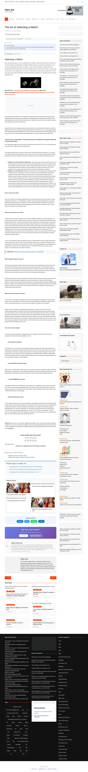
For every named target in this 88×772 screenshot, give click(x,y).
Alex (61, 52)
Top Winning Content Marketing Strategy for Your (17, 662)
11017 (59, 641)
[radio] (25, 440)
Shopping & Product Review (65, 739)
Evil (61, 59)
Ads (66, 19)
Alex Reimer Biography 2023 (12, 709)
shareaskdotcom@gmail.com (73, 269)
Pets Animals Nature (63, 720)
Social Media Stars (63, 742)
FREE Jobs (34, 19)
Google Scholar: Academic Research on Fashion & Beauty (21, 457)
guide (21, 728)
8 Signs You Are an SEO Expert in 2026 (14, 679)
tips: (20, 747)
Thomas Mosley (10, 747)
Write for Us (12, 1)
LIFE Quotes (12, 19)
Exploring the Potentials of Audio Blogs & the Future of (71, 402)
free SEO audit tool (19, 90)
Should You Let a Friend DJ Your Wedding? (70, 504)
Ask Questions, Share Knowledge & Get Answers (17, 641)
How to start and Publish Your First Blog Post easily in (71, 385)
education (9, 725)
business (26, 716)
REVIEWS (61, 733)
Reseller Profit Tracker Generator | (25, 92)
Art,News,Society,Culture (64, 656)
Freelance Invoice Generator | (43, 92)
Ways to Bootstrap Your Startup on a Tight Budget (70, 498)
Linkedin (82, 2)
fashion (17, 725)
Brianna (62, 64)
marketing (25, 735)
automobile (24, 713)
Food (59, 691)
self (14, 741)
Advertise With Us (41, 1)
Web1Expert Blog (52, 769)
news (8, 738)
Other (59, 714)
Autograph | (47, 139)
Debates (60, 676)
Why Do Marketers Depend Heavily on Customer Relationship (69, 458)
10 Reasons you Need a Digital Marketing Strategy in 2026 (70, 441)
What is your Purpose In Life (70, 52)
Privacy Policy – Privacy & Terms (13, 690)
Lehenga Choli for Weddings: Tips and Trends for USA (25, 472)
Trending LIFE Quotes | (29, 139)
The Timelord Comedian (66, 95)
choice (13, 722)
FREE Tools (61, 698)
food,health (9, 728)
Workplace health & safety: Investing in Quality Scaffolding (69, 409)
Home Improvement (63, 701)
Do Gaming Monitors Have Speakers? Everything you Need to (69, 475)
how (8, 731)
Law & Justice (61, 711)
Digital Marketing (62, 679)
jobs (26, 731)
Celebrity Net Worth (63, 672)
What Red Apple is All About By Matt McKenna (16, 686)
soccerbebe (63, 89)
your (23, 753)
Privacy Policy (32, 1)
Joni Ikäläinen (63, 75)
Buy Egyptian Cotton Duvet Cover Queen (17, 719)
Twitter (80, 2)
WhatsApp (34, 521)
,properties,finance (17, 706)
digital (26, 722)
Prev (9, 577)
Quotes (60, 723)
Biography (60, 666)
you (11, 753)
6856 (59, 650)
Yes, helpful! (23, 535)
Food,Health (61, 695)
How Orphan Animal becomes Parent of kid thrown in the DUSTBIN (69, 70)
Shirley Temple (63, 69)
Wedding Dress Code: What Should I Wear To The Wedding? (29, 251)
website (10, 351)
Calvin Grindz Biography (11, 684)
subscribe (42, 446)
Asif (61, 47)
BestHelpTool (42, 769)
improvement (17, 731)
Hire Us (17, 1)
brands (19, 716)
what (15, 750)
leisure (8, 735)
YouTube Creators (62, 758)
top (26, 747)
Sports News (61, 746)
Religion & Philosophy (63, 730)
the (26, 744)
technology (18, 744)
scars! (8, 741)
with (27, 750)
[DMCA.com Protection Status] (44, 643)
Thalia (61, 56)
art (27, 709)
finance (25, 725)
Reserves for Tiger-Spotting (21, 738)
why (21, 750)
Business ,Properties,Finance (65, 669)
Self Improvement (62, 736)
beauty (7, 716)
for (15, 728)
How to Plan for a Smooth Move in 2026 (14, 698)
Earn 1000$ (42, 19)
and (23, 709)
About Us (7, 1)
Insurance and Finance (64, 707)
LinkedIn (41, 521)
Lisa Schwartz (16, 735)
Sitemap (27, 1)
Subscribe (22, 1)
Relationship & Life (63, 727)
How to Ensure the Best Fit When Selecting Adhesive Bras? (26, 469)
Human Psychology (63, 704)
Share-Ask (9, 10)
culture (20, 722)
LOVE (62, 19)
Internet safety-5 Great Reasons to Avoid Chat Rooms (69, 482)
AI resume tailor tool (33, 90)
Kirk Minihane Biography (66, 425)
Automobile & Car (62, 663)
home (26, 728)
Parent (57, 19)
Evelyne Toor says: (64, 109)
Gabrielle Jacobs (64, 102)
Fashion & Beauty (17, 30)
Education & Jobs (62, 682)
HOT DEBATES (20, 19)
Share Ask (8, 30)
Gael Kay (62, 115)
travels (8, 750)
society (9, 744)
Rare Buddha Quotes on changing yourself (15, 644)
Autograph (27, 19)
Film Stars (60, 688)
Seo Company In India (23, 741)
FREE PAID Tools (50, 19)
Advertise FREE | (12, 141)
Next (52, 577)
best (14, 716)
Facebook (78, 2)
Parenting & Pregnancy (64, 717)
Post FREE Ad (71, 19)
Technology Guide (62, 749)
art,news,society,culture (12, 713)
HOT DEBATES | (39, 139)
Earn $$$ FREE (17, 139)
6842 (59, 644)
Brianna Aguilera (64, 82)
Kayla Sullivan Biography (73, 44)
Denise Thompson (64, 120)
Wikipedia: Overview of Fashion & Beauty (17, 455)
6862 (59, 653)
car (7, 722)
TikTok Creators (62, 752)
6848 (59, 647)
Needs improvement (35, 535)
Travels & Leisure (62, 755)
